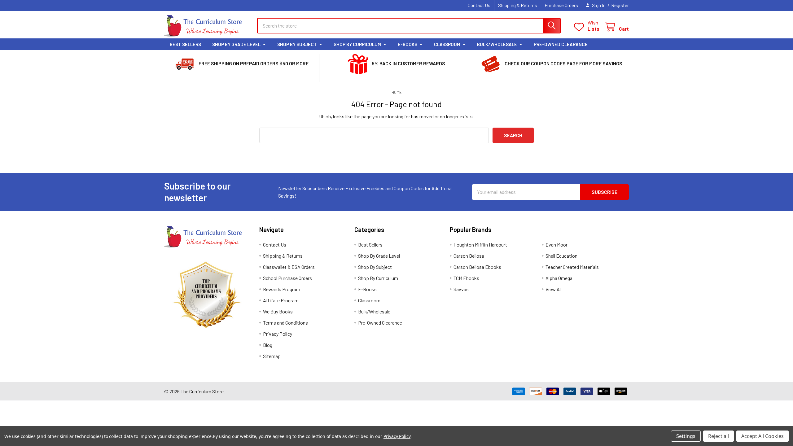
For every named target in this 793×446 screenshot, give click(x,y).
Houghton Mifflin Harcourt (480, 244)
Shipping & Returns (517, 5)
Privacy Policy (277, 334)
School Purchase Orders (287, 278)
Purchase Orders (561, 5)
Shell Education (561, 256)
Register (620, 5)
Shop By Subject (297, 44)
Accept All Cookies (762, 436)
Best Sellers (185, 44)
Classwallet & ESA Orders (289, 267)
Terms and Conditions (285, 323)
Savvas (461, 289)
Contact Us (479, 5)
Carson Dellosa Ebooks (477, 267)
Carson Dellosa (468, 256)
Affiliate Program (281, 300)
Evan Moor (556, 244)
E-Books (407, 44)
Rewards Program (281, 289)
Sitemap (272, 356)
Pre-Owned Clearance (561, 44)
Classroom (447, 44)
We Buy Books (278, 311)
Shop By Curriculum (357, 44)
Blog (267, 345)
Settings (685, 436)
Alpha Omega (558, 278)
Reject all (718, 436)
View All (553, 289)
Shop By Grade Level (236, 44)
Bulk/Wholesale (497, 44)
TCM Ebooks (466, 278)
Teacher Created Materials (572, 267)
